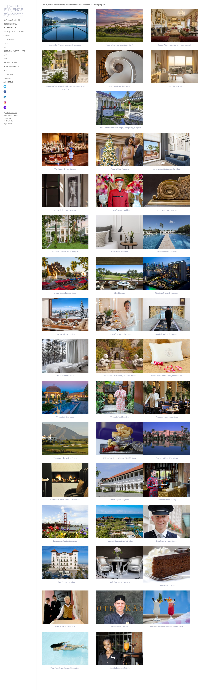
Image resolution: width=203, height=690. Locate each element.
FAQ (5, 55)
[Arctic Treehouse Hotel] (65, 356)
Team (6, 43)
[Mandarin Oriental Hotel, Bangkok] (65, 232)
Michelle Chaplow (11, 113)
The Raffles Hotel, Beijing (120, 210)
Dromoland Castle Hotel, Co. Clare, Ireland (119, 375)
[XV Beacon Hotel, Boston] (166, 190)
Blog (6, 59)
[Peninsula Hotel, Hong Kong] (166, 397)
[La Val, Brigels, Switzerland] (65, 314)
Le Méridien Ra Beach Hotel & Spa (166, 168)
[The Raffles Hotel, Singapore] (119, 314)
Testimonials (9, 39)
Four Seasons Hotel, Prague (166, 540)
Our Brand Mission (12, 20)
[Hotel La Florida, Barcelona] (65, 562)
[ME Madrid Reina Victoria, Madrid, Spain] (119, 438)
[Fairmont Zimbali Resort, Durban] (119, 521)
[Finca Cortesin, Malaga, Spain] (65, 438)
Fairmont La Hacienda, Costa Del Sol (120, 44)
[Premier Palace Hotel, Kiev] (65, 607)
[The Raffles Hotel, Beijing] (119, 190)
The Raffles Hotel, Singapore (120, 334)
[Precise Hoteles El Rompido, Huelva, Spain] (166, 607)
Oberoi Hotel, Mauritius (119, 416)
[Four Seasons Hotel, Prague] (166, 521)
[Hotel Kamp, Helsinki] (119, 607)
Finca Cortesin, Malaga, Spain (65, 458)
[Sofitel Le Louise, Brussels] (119, 562)
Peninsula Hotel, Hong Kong (167, 416)
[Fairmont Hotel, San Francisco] (65, 521)
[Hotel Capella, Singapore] (119, 480)
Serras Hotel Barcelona (120, 251)
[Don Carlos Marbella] (174, 66)
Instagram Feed (10, 63)
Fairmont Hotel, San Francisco (65, 540)
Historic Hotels (11, 24)
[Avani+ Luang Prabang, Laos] (65, 273)
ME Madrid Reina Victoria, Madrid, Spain (119, 458)
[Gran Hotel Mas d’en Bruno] (119, 66)
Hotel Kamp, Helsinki (119, 626)
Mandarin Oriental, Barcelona (166, 334)
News (6, 70)
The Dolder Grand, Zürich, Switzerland (65, 499)
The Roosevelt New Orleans (65, 168)
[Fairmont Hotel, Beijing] (166, 480)
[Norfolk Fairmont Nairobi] (119, 648)
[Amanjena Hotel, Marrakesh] (166, 438)
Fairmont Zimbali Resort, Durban (120, 540)
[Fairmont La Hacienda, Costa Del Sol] (119, 25)
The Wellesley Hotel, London (65, 210)
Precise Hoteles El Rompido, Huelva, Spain (166, 626)
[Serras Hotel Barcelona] (119, 232)
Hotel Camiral (119, 292)
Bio (5, 47)
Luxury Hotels (10, 28)
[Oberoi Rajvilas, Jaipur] (65, 397)
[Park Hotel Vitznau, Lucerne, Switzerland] (65, 25)
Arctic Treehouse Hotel (65, 375)
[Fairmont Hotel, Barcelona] (166, 232)
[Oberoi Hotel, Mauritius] (119, 397)
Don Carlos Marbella (174, 86)
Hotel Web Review (11, 67)
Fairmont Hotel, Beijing (166, 499)
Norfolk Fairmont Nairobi (120, 667)
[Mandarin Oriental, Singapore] (166, 273)
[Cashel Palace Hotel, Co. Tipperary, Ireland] (174, 25)
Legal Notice (8, 124)
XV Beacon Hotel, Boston (167, 210)
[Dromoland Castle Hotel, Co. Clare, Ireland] (119, 356)
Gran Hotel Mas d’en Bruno (119, 86)
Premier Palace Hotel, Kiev (65, 626)
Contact (7, 36)
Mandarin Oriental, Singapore (166, 292)
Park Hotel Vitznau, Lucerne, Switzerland (65, 44)
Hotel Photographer (11, 115)
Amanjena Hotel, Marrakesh (167, 458)
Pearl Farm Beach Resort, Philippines (65, 667)
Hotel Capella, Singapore (119, 499)
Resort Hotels (10, 74)
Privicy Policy (8, 118)
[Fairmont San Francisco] (119, 149)
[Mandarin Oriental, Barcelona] (166, 314)
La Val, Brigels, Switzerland (65, 334)
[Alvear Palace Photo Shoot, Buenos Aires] (166, 356)
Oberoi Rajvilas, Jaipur (65, 416)
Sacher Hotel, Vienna (167, 585)
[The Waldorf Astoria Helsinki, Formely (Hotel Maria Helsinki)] (65, 66)
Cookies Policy (9, 121)
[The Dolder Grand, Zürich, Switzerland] (65, 480)
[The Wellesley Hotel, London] (65, 190)
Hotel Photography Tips (14, 51)
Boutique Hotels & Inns (14, 32)
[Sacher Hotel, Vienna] (166, 564)
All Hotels (8, 82)
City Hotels (9, 78)
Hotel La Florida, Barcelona (65, 582)
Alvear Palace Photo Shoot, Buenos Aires (166, 375)
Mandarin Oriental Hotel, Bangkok (65, 251)
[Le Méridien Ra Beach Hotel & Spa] (166, 149)
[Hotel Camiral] (119, 273)
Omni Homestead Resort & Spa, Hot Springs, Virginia (120, 127)
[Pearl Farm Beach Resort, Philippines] (65, 648)
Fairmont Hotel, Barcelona (166, 251)
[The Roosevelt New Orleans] (65, 149)
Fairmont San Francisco (120, 168)
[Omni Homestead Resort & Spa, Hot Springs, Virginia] (119, 108)
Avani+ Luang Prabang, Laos (65, 292)
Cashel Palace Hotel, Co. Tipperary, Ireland (174, 44)
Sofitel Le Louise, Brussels (120, 582)
